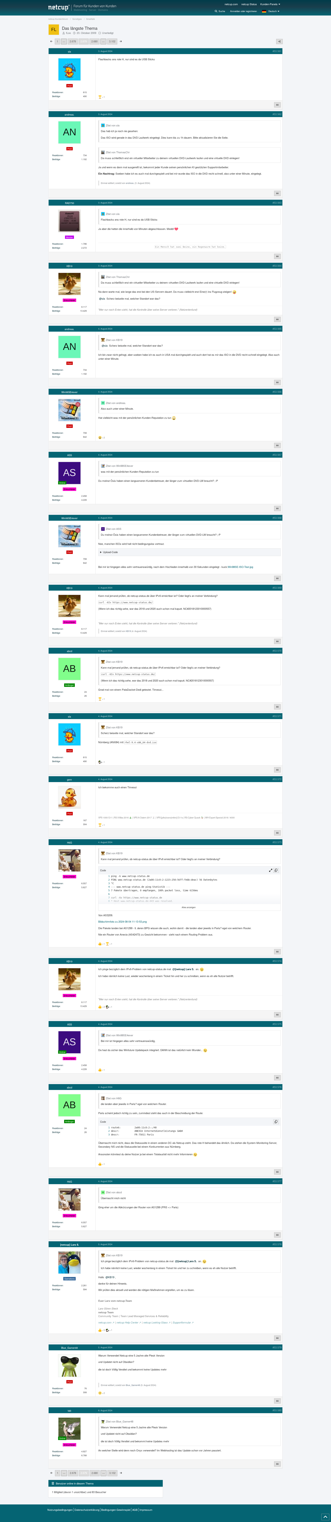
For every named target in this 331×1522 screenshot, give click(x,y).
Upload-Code (110, 552)
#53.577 (277, 1181)
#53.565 (277, 328)
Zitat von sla (112, 125)
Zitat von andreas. (116, 403)
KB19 (128, 631)
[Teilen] (279, 41)
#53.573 (277, 842)
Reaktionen (57, 92)
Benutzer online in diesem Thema (74, 1483)
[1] (105, 876)
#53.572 (277, 779)
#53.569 (277, 587)
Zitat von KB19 (114, 340)
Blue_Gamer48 (133, 1385)
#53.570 (277, 650)
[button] (271, 11)
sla (103, 298)
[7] (105, 898)
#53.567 (277, 454)
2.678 (73, 41)
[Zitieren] (277, 104)
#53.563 (277, 202)
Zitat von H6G (114, 1098)
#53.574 (277, 961)
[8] (105, 901)
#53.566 (277, 391)
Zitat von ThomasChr (118, 152)
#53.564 (277, 265)
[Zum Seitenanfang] (325, 1517)
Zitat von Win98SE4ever (119, 465)
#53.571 (277, 716)
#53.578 (277, 1244)
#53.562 (277, 114)
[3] (105, 883)
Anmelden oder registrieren (243, 11)
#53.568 (277, 518)
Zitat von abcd (114, 1192)
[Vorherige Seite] (51, 41)
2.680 (94, 41)
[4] (105, 887)
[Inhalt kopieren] (276, 870)
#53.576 (277, 1087)
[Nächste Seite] (121, 41)
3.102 (112, 41)
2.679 (84, 41)
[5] (105, 890)
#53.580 (277, 1410)
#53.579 (277, 1347)
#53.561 (277, 51)
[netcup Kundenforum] (82, 8)
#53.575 (277, 1024)
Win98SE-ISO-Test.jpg (240, 567)
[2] (105, 880)
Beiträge (56, 96)
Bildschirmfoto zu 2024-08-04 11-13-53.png (122, 921)
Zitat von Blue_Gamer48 (119, 1421)
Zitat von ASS (113, 529)
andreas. (130, 182)
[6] (105, 894)
